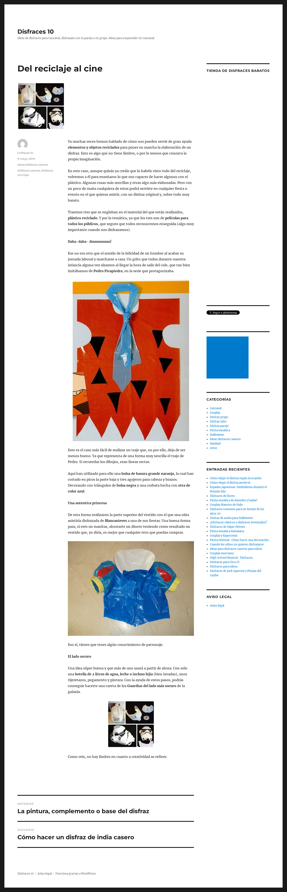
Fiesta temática (220, 430)
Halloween (217, 435)
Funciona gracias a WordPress (75, 873)
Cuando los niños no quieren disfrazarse (237, 544)
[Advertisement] (228, 358)
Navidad (215, 443)
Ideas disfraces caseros (32, 164)
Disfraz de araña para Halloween (231, 518)
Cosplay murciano (222, 553)
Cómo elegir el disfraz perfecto (230, 482)
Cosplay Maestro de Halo (226, 505)
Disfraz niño (218, 421)
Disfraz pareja (219, 426)
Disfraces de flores (222, 496)
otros (213, 448)
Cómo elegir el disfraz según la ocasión (236, 478)
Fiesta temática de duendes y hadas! (234, 500)
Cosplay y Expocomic (224, 535)
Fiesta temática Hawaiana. (227, 531)
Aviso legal (217, 605)
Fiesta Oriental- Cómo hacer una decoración (239, 540)
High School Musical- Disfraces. (231, 557)
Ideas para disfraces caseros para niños (236, 549)
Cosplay (215, 412)
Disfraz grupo (219, 417)
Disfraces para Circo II (224, 562)
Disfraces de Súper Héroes (227, 527)
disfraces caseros (28, 170)
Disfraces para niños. (224, 566)
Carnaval (215, 408)
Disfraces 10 (35, 31)
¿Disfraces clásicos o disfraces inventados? (238, 522)
